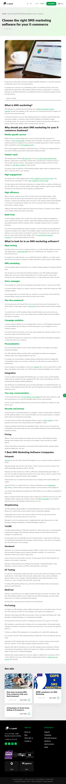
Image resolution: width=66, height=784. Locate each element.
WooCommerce (49, 744)
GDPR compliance (37, 781)
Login (42, 3)
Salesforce (47, 741)
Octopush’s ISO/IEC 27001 (22, 781)
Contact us (27, 741)
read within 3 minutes (19, 165)
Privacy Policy (50, 779)
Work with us (28, 738)
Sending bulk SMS (22, 251)
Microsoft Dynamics (50, 738)
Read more (23, 700)
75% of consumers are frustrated (30, 397)
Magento (47, 732)
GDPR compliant (47, 420)
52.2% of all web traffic (18, 140)
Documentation (40, 779)
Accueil (4, 13)
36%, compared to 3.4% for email (38, 180)
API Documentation (44, 499)
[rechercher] (27, 3)
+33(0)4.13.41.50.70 (11, 739)
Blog (25, 735)
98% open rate (26, 158)
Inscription (51, 3)
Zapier (46, 747)
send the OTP (32, 306)
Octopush (36, 367)
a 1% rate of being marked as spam (46, 158)
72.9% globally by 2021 (27, 145)
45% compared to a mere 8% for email (42, 178)
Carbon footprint (48, 781)
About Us (27, 732)
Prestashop (47, 735)
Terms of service (29, 779)
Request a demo (64, 395)
